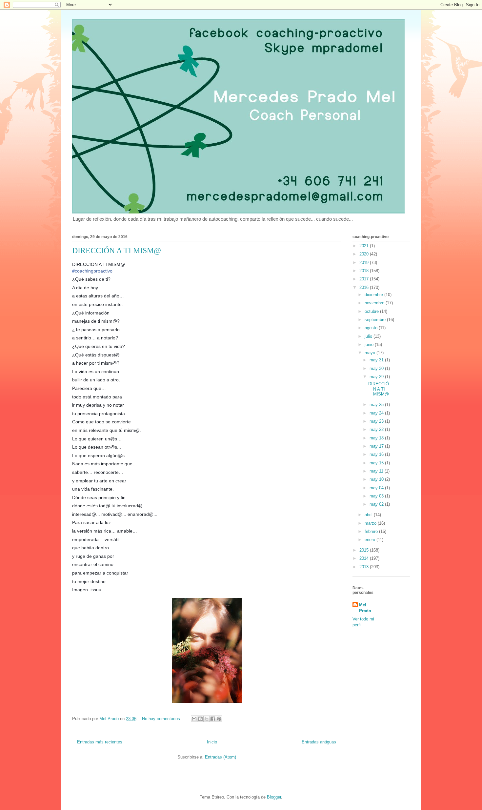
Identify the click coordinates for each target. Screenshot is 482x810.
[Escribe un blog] (200, 719)
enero (370, 539)
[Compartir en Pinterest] (219, 719)
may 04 (377, 487)
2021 (364, 245)
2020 (364, 254)
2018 (364, 270)
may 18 (377, 437)
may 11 (377, 471)
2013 (364, 566)
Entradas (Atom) (220, 757)
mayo (370, 352)
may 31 (377, 359)
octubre (372, 311)
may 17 (377, 446)
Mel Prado (365, 607)
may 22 (377, 429)
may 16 (377, 454)
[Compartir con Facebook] (213, 719)
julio (369, 336)
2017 (364, 278)
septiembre (376, 319)
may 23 (377, 421)
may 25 (377, 404)
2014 (364, 558)
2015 (364, 550)
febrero (372, 531)
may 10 (377, 479)
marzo (371, 523)
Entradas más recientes (99, 741)
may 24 (377, 413)
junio (370, 344)
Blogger (274, 797)
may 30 (377, 368)
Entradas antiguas (319, 741)
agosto (372, 327)
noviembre (375, 302)
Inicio (212, 741)
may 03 (377, 496)
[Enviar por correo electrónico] (194, 719)
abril (369, 514)
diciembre (374, 294)
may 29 (377, 376)
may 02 (377, 504)
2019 (364, 262)
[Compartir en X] (206, 719)
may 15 (377, 462)
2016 (364, 287)
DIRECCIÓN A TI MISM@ (116, 250)
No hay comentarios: (162, 718)
